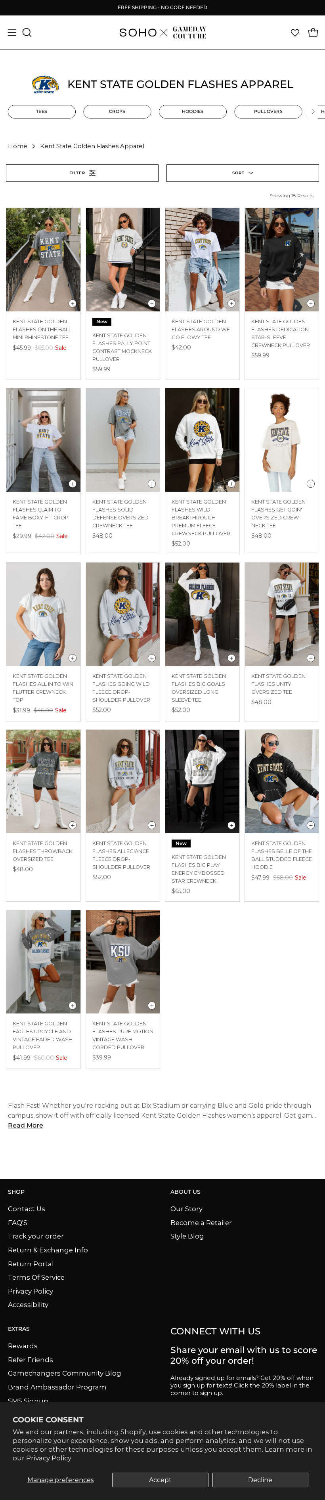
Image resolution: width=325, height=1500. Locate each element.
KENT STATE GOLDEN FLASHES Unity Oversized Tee (278, 684)
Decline (260, 1480)
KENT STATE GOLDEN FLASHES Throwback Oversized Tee (43, 851)
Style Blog (187, 1236)
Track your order (36, 1236)
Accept (160, 1480)
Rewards (23, 1346)
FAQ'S (17, 1222)
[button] (26, 32)
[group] (162, 7)
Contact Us (26, 1209)
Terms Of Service (36, 1277)
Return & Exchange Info (48, 1250)
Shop (16, 1192)
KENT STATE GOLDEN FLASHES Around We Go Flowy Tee (201, 329)
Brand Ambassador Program (57, 1387)
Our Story (186, 1209)
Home (17, 146)
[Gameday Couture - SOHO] (162, 32)
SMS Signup (28, 1401)
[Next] (313, 112)
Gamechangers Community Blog (64, 1373)
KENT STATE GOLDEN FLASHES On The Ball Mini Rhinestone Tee (42, 329)
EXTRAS (19, 1329)
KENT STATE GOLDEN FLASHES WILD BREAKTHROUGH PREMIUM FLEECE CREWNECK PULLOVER (201, 517)
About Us (185, 1192)
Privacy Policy (48, 1458)
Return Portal (31, 1263)
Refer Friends (30, 1359)
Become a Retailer (201, 1222)
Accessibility (28, 1305)
